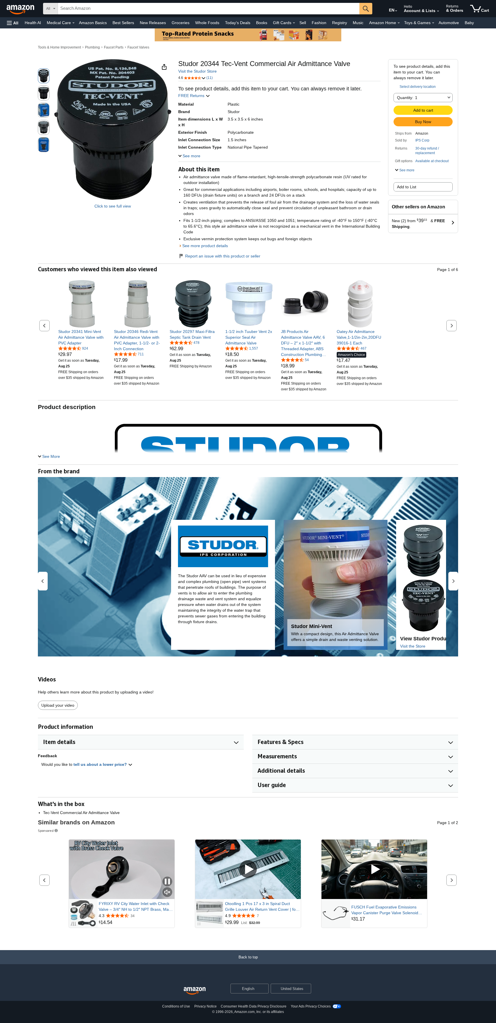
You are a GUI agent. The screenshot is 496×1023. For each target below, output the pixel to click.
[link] (82, 337)
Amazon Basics (93, 22)
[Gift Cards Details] (294, 23)
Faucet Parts (113, 47)
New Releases (153, 22)
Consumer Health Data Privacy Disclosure (253, 1006)
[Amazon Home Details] (399, 23)
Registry (339, 22)
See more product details (205, 245)
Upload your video (57, 705)
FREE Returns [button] (192, 95)
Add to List (406, 187)
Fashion (319, 22)
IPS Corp (422, 140)
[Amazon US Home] (195, 991)
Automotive (449, 22)
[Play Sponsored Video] (248, 869)
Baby (469, 22)
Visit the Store (412, 646)
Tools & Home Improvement (59, 47)
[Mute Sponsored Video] (167, 892)
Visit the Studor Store (197, 71)
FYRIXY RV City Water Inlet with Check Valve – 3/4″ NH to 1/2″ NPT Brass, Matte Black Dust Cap (136, 906)
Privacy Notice (205, 1006)
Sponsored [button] (46, 830)
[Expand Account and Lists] (438, 11)
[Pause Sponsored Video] (167, 882)
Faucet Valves (138, 47)
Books (261, 22)
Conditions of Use (176, 1006)
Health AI (33, 22)
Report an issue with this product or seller (222, 256)
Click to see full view (112, 206)
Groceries (180, 22)
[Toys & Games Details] (433, 23)
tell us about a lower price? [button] (100, 764)
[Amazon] (21, 8)
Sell (302, 22)
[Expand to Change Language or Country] (396, 10)
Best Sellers (123, 22)
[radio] (43, 76)
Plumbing (92, 47)
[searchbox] (208, 8)
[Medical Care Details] (73, 23)
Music (358, 22)
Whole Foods (207, 22)
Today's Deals (237, 22)
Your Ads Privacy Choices (311, 1006)
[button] (12, 22)
